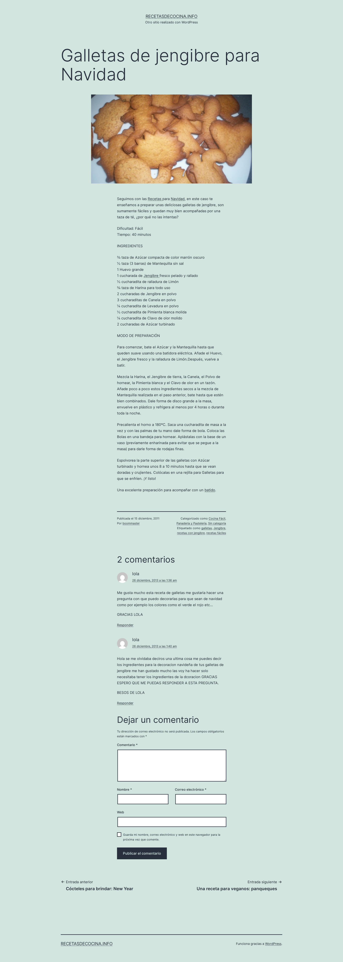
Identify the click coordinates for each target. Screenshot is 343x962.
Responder (125, 625)
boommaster (131, 523)
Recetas (155, 199)
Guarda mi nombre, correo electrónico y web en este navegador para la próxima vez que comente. (171, 837)
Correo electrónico (190, 789)
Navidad (178, 199)
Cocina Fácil (217, 518)
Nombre (124, 789)
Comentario (127, 745)
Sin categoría (217, 523)
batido (210, 490)
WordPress (273, 944)
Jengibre (152, 276)
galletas (206, 528)
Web (120, 812)
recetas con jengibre (191, 533)
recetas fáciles (216, 533)
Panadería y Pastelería (192, 523)
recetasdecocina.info (171, 16)
